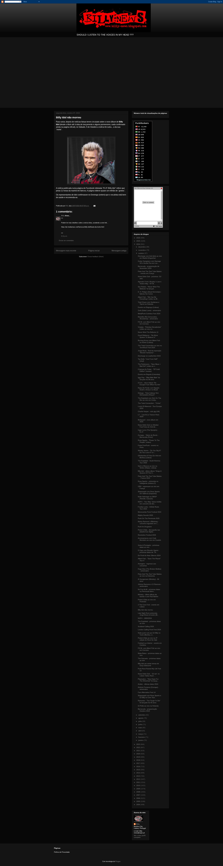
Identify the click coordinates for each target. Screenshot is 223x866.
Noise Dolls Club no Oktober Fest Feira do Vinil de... (148, 426)
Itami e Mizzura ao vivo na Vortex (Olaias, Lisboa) (147, 467)
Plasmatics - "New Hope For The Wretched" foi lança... (148, 680)
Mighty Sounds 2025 (145, 515)
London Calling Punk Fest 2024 (149, 630)
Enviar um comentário (66, 240)
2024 (138, 244)
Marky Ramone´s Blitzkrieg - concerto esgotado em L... (148, 522)
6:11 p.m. (64, 236)
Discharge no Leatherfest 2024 (149, 356)
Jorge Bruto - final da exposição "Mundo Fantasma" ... (149, 352)
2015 (138, 770)
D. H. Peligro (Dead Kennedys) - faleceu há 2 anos (150, 293)
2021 (138, 751)
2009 (138, 789)
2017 (138, 763)
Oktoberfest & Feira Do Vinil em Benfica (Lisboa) (149, 457)
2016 (138, 766)
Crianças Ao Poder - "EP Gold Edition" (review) (149, 370)
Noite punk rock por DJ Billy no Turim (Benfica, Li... (149, 634)
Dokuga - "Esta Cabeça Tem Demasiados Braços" (148, 394)
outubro (141, 253)
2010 (138, 785)
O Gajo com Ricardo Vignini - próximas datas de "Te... (148, 551)
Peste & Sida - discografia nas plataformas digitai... (149, 531)
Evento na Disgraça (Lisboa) (148, 307)
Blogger (117, 861)
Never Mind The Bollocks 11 (148, 332)
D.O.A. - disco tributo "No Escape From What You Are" (149, 384)
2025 (138, 241)
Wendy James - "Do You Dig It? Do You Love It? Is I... (149, 451)
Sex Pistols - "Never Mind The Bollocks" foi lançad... (149, 288)
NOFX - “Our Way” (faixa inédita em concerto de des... (149, 503)
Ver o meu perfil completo (139, 836)
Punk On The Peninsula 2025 (148, 518)
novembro (142, 250)
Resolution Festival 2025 (147, 535)
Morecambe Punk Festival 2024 (149, 512)
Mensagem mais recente (66, 251)
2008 (138, 792)
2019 (138, 757)
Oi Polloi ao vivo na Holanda (148, 706)
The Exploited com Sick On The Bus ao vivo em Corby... (149, 399)
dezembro (142, 247)
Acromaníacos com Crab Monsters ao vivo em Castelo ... (149, 540)
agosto (141, 718)
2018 (138, 760)
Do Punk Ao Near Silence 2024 (149, 555)
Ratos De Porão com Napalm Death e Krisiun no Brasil (148, 389)
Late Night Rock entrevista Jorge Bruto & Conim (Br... (148, 614)
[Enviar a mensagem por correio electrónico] (94, 206)
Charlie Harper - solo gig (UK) (149, 411)
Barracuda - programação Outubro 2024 (147, 710)
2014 (138, 773)
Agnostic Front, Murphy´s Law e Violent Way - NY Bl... (149, 283)
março (140, 734)
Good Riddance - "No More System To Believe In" (148, 336)
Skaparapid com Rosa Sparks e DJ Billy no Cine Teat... (149, 696)
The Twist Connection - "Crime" (149, 403)
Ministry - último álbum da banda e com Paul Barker (148, 595)
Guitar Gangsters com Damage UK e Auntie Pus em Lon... (149, 262)
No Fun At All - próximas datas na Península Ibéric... (149, 590)
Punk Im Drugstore (145, 527)
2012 (138, 779)
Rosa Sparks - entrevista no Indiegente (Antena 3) (148, 482)
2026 (138, 238)
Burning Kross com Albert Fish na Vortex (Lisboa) (149, 341)
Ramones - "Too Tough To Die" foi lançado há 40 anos (149, 702)
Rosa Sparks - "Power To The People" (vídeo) (149, 441)
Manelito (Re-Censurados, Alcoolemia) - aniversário (148, 318)
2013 (138, 776)
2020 (138, 754)
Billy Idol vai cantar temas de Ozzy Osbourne (148, 664)
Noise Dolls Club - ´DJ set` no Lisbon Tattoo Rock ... (149, 675)
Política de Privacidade (62, 852)
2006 (138, 798)
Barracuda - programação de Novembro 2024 (148, 267)
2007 (138, 795)
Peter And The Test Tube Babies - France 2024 (150, 477)
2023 (138, 744)
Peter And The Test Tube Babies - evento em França (150, 272)
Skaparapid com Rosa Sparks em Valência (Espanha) (149, 492)
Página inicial (94, 251)
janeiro (141, 740)
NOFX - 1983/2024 (145, 618)
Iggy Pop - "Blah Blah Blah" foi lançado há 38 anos (149, 378)
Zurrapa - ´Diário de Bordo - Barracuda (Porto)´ (148, 436)
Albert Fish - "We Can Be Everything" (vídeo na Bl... (148, 298)
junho (140, 724)
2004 (138, 804)
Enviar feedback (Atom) (95, 256)
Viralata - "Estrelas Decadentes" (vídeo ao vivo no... (149, 328)
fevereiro (141, 737)
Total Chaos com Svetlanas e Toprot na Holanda (148, 303)
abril (140, 731)
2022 (138, 747)
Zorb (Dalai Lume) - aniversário (149, 310)
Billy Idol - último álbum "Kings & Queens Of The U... (149, 472)
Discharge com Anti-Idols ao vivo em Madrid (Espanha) (150, 257)
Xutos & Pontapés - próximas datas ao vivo (148, 546)
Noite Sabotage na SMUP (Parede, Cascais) (147, 498)
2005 (138, 801)
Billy (62, 216)
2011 (138, 782)
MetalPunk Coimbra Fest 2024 (149, 314)
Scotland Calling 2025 (146, 626)
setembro (142, 715)
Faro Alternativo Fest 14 (147, 692)
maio (140, 728)
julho (140, 721)
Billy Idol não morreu (145, 610)
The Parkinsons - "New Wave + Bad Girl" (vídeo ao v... (149, 365)
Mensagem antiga (119, 251)
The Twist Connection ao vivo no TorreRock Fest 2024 (150, 346)
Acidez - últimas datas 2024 (148, 684)
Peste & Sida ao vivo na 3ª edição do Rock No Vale (147, 639)
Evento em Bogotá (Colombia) (149, 374)
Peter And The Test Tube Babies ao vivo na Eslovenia (150, 575)
